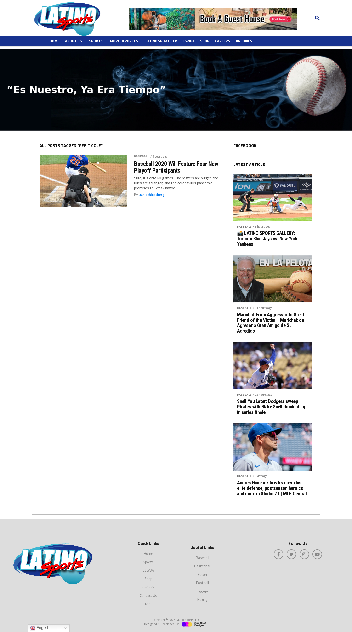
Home (54, 41)
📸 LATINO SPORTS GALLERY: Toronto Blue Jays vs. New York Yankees (267, 239)
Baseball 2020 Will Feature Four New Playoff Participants (176, 167)
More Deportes (124, 41)
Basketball (202, 566)
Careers (222, 41)
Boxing (202, 599)
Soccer (202, 574)
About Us (73, 41)
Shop (204, 41)
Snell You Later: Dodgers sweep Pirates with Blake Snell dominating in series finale (271, 407)
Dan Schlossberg (151, 194)
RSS (148, 604)
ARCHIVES (244, 41)
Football (202, 583)
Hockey (202, 591)
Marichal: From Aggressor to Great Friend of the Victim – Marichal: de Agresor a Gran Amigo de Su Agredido (270, 323)
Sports (96, 41)
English (42, 628)
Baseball (141, 156)
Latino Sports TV (161, 41)
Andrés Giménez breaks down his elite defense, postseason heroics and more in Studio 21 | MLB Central (272, 488)
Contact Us (148, 595)
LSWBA (188, 41)
